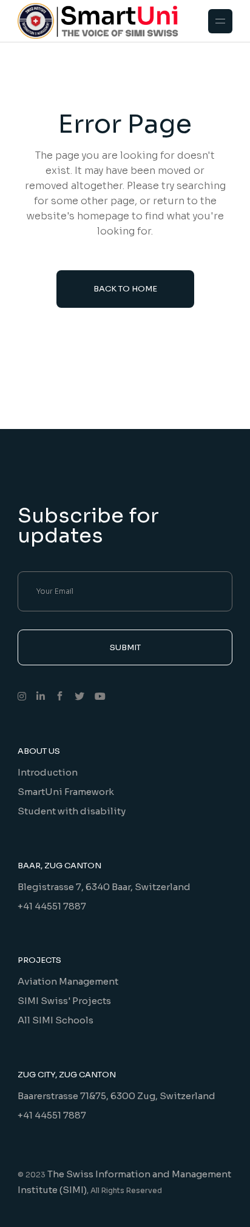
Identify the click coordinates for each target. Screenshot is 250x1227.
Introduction (48, 772)
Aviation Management (68, 981)
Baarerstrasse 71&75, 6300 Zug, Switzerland (116, 1096)
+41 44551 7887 (52, 906)
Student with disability (72, 811)
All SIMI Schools (55, 1020)
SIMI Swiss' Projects (64, 1000)
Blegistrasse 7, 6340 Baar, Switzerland (104, 887)
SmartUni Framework (66, 791)
